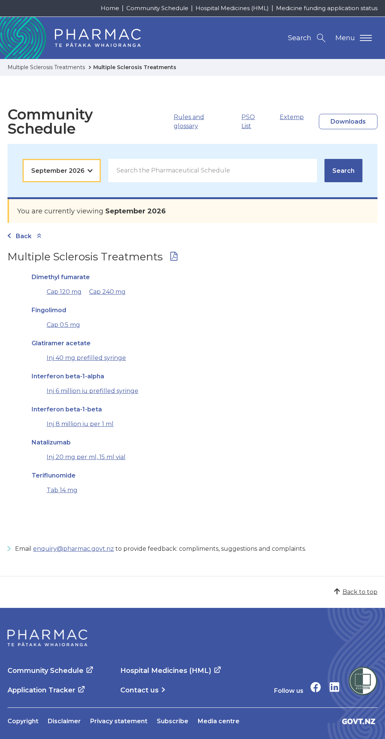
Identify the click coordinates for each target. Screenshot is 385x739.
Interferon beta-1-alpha (68, 376)
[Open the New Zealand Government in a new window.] (358, 721)
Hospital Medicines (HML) (232, 8)
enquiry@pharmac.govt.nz (73, 548)
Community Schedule (157, 8)
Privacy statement (118, 721)
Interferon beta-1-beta (67, 409)
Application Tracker (41, 690)
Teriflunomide (54, 475)
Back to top (360, 591)
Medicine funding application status (326, 8)
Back (24, 236)
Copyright (23, 721)
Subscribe (172, 721)
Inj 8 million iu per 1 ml (80, 424)
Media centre (218, 721)
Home (110, 8)
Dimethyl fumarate (61, 277)
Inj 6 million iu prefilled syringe (92, 390)
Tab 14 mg (62, 490)
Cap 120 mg (64, 291)
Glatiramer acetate (61, 343)
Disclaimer (64, 721)
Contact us (139, 690)
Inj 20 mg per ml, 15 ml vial (86, 457)
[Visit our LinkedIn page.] (334, 687)
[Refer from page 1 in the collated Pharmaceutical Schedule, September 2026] (173, 257)
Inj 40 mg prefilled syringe (86, 357)
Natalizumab (51, 442)
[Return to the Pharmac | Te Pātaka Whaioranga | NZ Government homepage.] (47, 638)
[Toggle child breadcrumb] (39, 236)
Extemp (292, 117)
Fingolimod (49, 310)
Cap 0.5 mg (63, 324)
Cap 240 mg (107, 291)
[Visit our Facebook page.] (315, 687)
